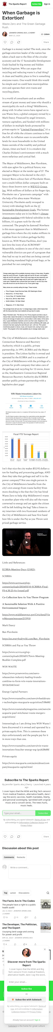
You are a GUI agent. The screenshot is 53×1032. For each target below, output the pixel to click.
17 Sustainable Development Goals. (21, 208)
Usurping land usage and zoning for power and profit (18, 933)
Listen (47, 34)
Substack (12, 1026)
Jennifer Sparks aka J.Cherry (22, 33)
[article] (26, 909)
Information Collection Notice (31, 822)
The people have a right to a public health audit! (19, 906)
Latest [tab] (13, 893)
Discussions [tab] (24, 893)
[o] (27, 542)
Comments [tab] (9, 857)
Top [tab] (5, 893)
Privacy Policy (35, 1011)
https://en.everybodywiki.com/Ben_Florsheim (26, 639)
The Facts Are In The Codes (18, 900)
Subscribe (36, 4)
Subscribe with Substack (28, 999)
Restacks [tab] (21, 857)
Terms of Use (40, 819)
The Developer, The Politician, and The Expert (19, 926)
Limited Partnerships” (33, 129)
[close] (45, 949)
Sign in (47, 4)
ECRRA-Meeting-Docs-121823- (18, 569)
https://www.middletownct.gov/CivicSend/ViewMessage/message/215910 (26, 616)
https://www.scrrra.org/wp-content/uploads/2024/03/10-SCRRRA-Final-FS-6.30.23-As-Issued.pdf (25, 586)
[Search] (48, 893)
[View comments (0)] (12, 42)
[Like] (5, 42)
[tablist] (14, 857)
